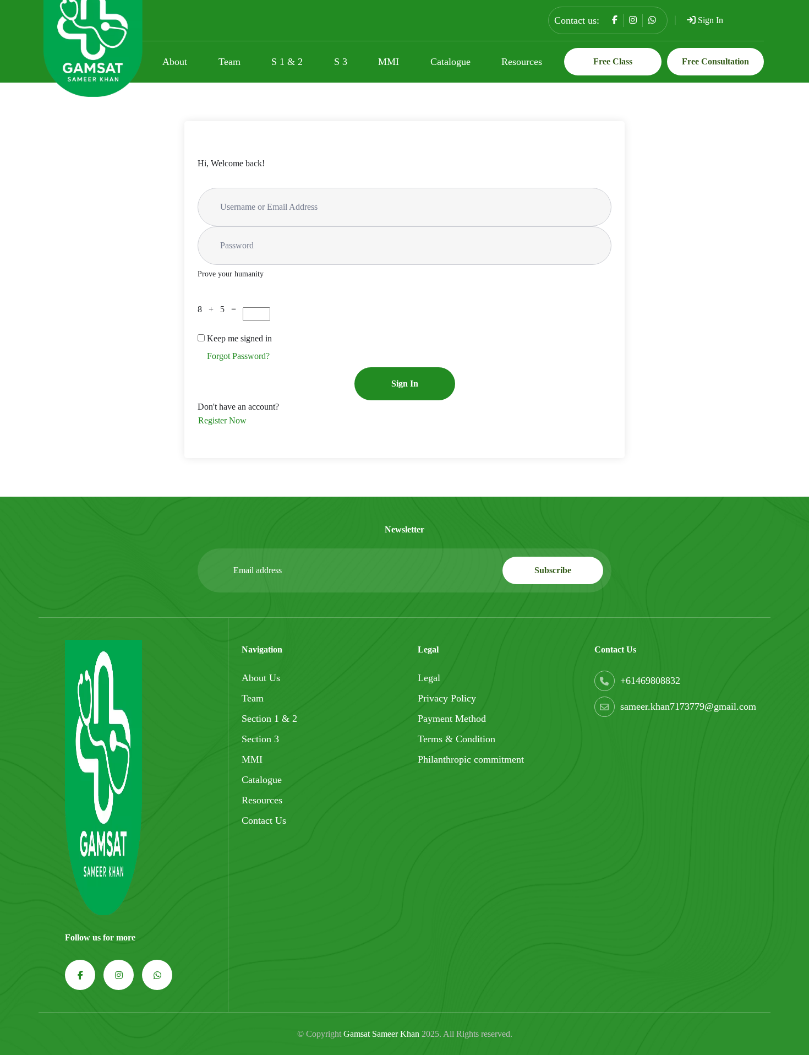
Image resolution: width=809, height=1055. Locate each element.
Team (229, 61)
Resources (521, 61)
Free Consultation (715, 61)
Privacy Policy (447, 698)
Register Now (222, 420)
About (174, 61)
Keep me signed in (239, 338)
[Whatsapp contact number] (652, 20)
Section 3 (260, 738)
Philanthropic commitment (471, 759)
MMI (388, 61)
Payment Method (452, 718)
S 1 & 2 (287, 61)
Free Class (612, 61)
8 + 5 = (219, 309)
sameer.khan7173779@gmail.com (688, 706)
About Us (261, 677)
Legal (429, 677)
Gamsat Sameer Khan (381, 1033)
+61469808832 (650, 680)
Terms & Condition (456, 738)
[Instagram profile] (633, 20)
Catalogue (450, 61)
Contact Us (264, 820)
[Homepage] (103, 776)
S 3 (340, 61)
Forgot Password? (238, 356)
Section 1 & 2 (269, 718)
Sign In (709, 20)
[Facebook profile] (614, 20)
